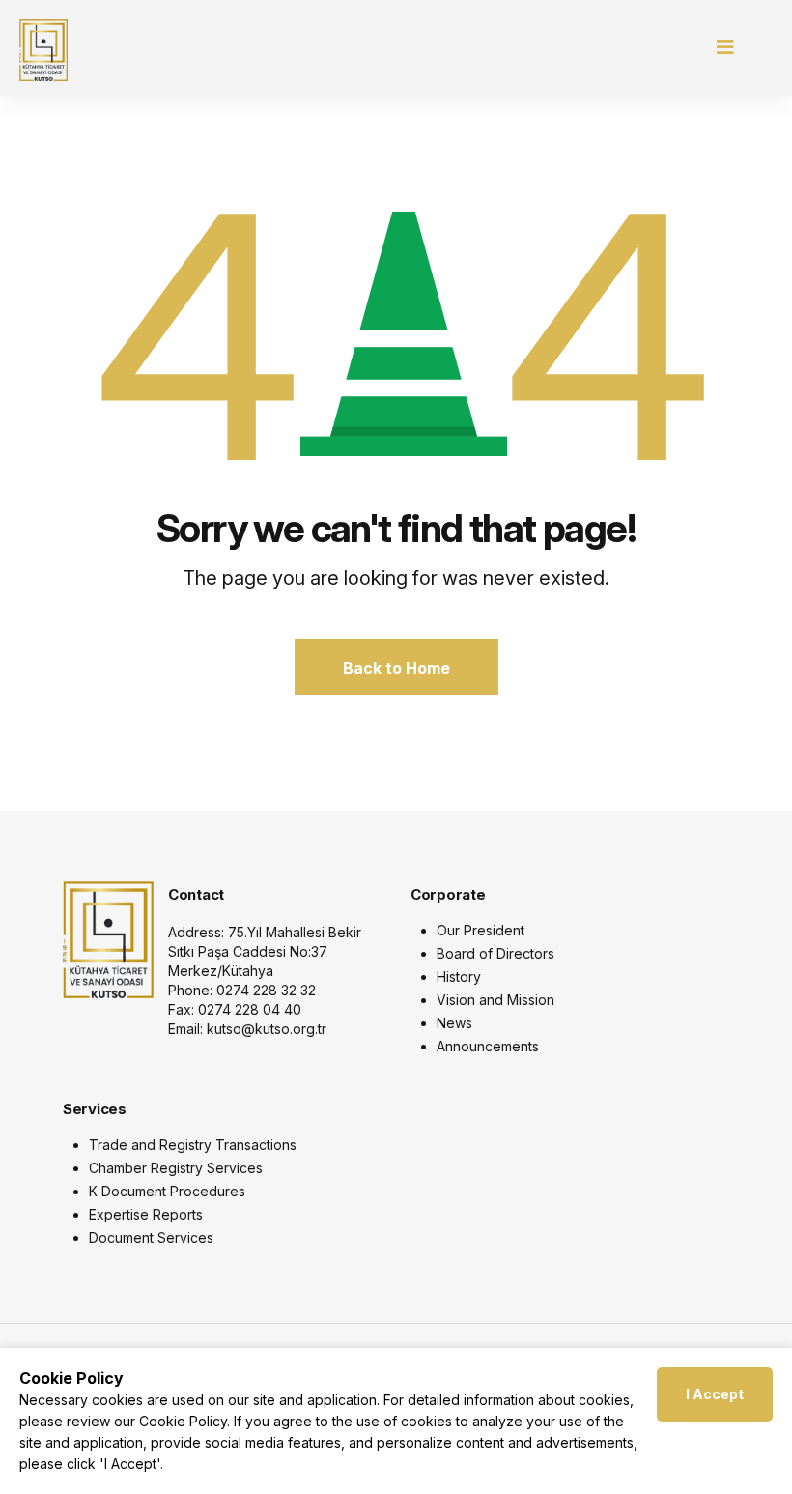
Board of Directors (495, 953)
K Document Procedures (167, 1191)
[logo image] (108, 938)
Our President (480, 930)
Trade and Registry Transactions (193, 1144)
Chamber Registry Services (176, 1168)
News (454, 1023)
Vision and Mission (495, 999)
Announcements (488, 1046)
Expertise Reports (146, 1214)
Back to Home (396, 667)
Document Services (151, 1237)
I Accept (715, 1394)
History (459, 976)
